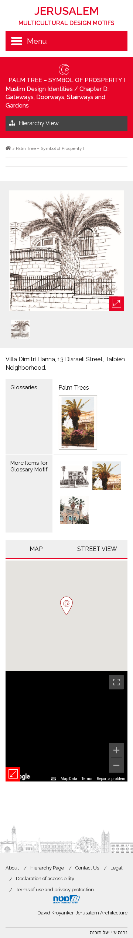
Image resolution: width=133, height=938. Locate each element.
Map (36, 548)
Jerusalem (66, 15)
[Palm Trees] (90, 422)
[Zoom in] (116, 750)
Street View (97, 548)
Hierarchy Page (47, 868)
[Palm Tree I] (106, 476)
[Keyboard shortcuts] (53, 778)
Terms (87, 779)
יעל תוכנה (99, 932)
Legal (116, 868)
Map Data (69, 779)
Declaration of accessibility (45, 878)
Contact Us (87, 868)
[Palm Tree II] (74, 476)
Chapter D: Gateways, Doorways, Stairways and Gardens (57, 97)
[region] (66, 726)
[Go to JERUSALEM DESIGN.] (8, 148)
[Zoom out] (116, 765)
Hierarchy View (38, 123)
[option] (66, 251)
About (12, 868)
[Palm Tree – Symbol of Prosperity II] (74, 511)
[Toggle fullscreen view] (116, 682)
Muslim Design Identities (39, 88)
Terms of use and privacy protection (55, 889)
